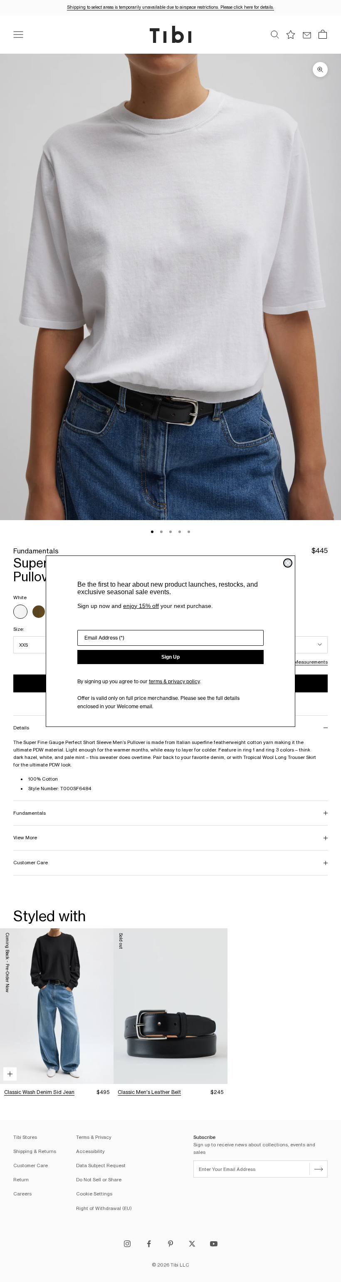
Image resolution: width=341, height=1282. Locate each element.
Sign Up (170, 657)
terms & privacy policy (174, 681)
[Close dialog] (288, 563)
